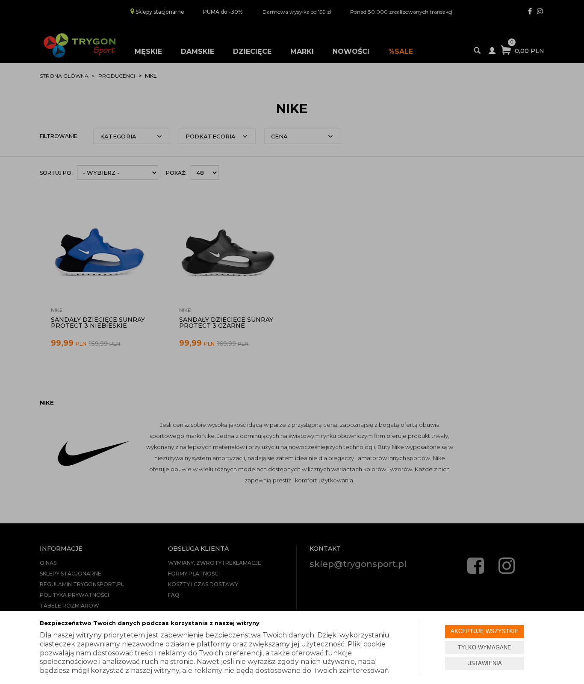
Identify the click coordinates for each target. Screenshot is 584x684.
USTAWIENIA (484, 663)
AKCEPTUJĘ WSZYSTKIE (485, 631)
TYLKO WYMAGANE (484, 647)
